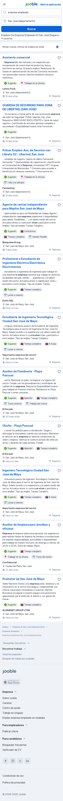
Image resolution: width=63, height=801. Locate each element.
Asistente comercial (16, 57)
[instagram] (13, 761)
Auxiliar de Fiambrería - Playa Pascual (22, 373)
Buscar (31, 29)
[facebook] (5, 761)
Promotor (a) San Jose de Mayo (23, 579)
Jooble (22, 794)
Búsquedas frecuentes (14, 643)
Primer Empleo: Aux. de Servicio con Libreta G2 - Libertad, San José (26, 152)
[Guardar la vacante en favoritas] (59, 58)
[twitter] (20, 761)
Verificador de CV (11, 749)
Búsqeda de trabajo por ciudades (18, 658)
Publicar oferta (10, 731)
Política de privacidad (13, 782)
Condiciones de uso (13, 775)
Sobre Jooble (9, 698)
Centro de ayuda (11, 707)
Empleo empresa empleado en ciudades (23, 717)
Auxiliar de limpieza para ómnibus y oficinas (26, 526)
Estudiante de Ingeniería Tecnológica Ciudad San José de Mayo (27, 319)
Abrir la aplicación (50, 4)
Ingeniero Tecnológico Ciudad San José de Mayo (25, 472)
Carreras (7, 702)
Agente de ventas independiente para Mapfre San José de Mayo (24, 206)
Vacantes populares (12, 654)
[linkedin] (27, 761)
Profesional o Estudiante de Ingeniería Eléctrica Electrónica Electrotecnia (23, 262)
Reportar (56, 96)
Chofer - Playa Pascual (17, 425)
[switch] (58, 46)
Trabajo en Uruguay (12, 712)
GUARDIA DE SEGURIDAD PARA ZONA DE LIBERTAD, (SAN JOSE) (27, 107)
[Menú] (4, 4)
